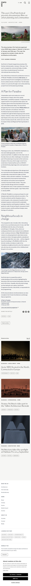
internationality (19, 534)
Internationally (4, 489)
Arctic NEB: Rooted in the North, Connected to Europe (15, 368)
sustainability (5, 373)
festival (4, 316)
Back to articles (5, 323)
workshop (16, 455)
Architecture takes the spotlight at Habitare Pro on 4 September (15, 450)
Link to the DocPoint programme (9, 307)
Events (3, 505)
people (23, 537)
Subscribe (4, 554)
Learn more (5, 570)
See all (28, 338)
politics (13, 373)
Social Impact (12, 363)
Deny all (15, 578)
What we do (4, 483)
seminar (4, 409)
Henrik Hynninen (10, 59)
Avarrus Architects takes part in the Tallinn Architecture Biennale (15, 404)
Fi (18, 2)
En (21, 2)
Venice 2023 (17, 537)
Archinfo (3, 518)
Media (2, 523)
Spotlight (10, 534)
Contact (3, 521)
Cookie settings (15, 582)
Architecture (13, 22)
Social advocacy (5, 492)
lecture (4, 455)
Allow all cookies (15, 574)
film (9, 316)
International (12, 400)
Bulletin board (4, 508)
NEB (17, 373)
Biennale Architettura (7, 537)
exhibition (10, 409)
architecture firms (6, 539)
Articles (3, 502)
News (20, 22)
